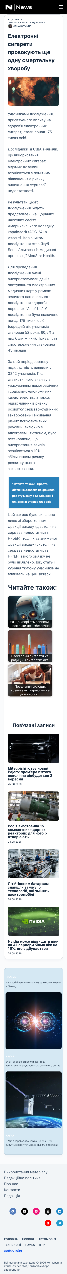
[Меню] (61, 7)
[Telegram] (59, 1223)
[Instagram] (36, 1211)
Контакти (12, 1190)
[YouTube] (48, 1223)
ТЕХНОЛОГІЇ (12, 1245)
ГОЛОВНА (11, 1239)
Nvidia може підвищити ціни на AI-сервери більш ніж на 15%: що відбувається (33, 945)
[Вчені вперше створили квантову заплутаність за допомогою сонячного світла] (34, 1020)
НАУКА (10, 1056)
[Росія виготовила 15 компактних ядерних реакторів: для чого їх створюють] (33, 806)
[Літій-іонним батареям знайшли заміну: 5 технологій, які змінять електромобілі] (33, 863)
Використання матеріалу (26, 1172)
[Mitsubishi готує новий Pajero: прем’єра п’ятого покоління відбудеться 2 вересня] (33, 748)
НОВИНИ (28, 1239)
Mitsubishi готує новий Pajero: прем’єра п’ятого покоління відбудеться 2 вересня (30, 773)
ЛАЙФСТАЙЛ (13, 1250)
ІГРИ (42, 1245)
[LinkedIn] (59, 1211)
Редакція (12, 1196)
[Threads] (48, 1211)
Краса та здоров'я (31, 22)
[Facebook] (12, 1211)
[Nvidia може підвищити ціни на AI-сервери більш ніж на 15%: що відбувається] (33, 921)
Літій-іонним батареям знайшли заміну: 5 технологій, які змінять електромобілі (28, 889)
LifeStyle (13, 22)
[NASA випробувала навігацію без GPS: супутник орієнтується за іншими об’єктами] (34, 1099)
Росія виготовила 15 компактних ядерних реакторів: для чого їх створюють (27, 831)
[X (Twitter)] (24, 1211)
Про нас (11, 1184)
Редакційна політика (22, 1178)
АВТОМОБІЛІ (47, 1239)
